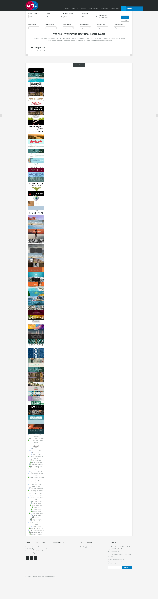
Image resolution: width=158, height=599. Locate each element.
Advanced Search (125, 21)
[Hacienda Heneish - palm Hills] (36, 179)
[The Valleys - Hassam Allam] (36, 293)
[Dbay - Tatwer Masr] (36, 284)
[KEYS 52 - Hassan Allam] (36, 265)
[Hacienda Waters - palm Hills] (36, 141)
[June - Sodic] (36, 507)
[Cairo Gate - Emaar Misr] (36, 530)
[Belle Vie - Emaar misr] (36, 528)
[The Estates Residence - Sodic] (36, 523)
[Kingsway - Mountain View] (36, 491)
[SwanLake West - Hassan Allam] (36, 269)
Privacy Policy (115, 8)
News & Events (93, 8)
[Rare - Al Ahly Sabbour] (36, 412)
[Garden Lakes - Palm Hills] (36, 151)
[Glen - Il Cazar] (36, 448)
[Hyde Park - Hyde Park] (36, 374)
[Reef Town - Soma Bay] (36, 246)
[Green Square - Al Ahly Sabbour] (36, 398)
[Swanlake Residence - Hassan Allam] (36, 279)
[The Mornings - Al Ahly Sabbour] (36, 426)
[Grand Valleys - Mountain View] (36, 478)
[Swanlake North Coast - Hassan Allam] (36, 274)
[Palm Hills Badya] (36, 70)
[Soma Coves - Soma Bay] (36, 250)
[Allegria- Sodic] (36, 503)
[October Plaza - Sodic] (36, 513)
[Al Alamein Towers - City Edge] (36, 331)
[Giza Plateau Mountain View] (36, 474)
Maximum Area (118, 24)
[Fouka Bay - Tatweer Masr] (36, 288)
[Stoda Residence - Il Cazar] (36, 457)
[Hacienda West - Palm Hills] (36, 127)
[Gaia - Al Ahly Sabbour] (36, 393)
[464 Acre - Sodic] (36, 501)
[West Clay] (36, 103)
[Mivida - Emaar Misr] (36, 534)
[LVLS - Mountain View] (36, 494)
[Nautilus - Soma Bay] (36, 241)
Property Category (68, 13)
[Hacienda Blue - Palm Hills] (36, 174)
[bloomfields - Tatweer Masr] (36, 326)
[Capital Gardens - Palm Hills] (36, 117)
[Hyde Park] (36, 94)
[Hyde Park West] (36, 108)
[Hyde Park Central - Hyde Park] (36, 379)
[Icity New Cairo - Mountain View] (36, 485)
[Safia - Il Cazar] (36, 454)
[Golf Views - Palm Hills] (36, 155)
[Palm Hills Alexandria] (36, 170)
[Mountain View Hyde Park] (36, 498)
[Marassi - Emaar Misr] (36, 532)
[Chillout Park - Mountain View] (36, 468)
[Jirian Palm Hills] (36, 136)
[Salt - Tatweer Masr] (36, 307)
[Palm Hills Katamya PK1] (36, 165)
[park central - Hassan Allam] (36, 317)
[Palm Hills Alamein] (36, 184)
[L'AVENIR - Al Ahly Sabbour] (36, 402)
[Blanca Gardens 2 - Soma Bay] (36, 217)
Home (67, 8)
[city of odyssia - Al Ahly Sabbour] (36, 441)
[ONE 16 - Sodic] (36, 511)
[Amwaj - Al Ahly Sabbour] (36, 383)
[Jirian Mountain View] (36, 488)
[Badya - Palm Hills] (36, 84)
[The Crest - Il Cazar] (36, 462)
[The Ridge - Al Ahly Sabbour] (36, 431)
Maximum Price (84, 24)
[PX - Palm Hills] (36, 122)
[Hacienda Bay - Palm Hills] (36, 160)
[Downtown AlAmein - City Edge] (36, 322)
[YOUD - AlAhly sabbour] (36, 438)
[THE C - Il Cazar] (36, 460)
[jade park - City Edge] (36, 364)
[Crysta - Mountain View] (36, 471)
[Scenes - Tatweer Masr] (36, 312)
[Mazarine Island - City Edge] (36, 350)
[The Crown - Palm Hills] (36, 212)
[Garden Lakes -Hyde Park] (36, 369)
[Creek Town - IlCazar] (36, 445)
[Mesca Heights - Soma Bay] (36, 236)
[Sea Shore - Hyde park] (36, 79)
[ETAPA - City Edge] (36, 341)
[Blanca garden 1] (36, 227)
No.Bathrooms (50, 24)
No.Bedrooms (32, 24)
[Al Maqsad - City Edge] (36, 336)
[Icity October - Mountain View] (36, 481)
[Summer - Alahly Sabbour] (36, 417)
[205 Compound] (36, 98)
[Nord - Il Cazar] (36, 452)
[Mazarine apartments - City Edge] (36, 355)
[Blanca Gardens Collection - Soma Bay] (36, 222)
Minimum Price (67, 24)
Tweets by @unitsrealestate (87, 547)
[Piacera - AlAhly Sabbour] (36, 407)
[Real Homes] (32, 5)
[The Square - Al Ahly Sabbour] (36, 435)
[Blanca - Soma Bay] (36, 208)
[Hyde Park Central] (36, 113)
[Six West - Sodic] (36, 515)
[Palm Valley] (36, 198)
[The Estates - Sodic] (36, 521)
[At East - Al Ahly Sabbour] (36, 388)
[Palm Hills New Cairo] (36, 193)
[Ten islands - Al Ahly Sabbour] (36, 421)
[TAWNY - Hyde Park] (36, 89)
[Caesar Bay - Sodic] (36, 505)
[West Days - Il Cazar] (36, 464)
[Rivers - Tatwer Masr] (36, 303)
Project (48, 13)
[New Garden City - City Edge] (36, 360)
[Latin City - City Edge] (36, 345)
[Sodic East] (36, 517)
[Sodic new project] (36, 519)
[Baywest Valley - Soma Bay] (36, 203)
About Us (75, 8)
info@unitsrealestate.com (118, 559)
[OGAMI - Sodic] (36, 509)
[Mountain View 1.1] (36, 495)
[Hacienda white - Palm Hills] (36, 132)
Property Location (33, 13)
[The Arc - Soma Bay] (36, 255)
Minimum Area (101, 24)
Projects (83, 8)
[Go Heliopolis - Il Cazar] (36, 450)
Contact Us (104, 8)
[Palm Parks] (36, 189)
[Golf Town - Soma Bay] (36, 231)
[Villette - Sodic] (36, 526)
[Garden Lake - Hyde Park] (36, 75)
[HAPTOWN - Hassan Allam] (36, 260)
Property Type (85, 13)
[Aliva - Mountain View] (36, 466)
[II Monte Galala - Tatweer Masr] (36, 298)
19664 (129, 9)
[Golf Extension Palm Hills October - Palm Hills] (36, 146)
